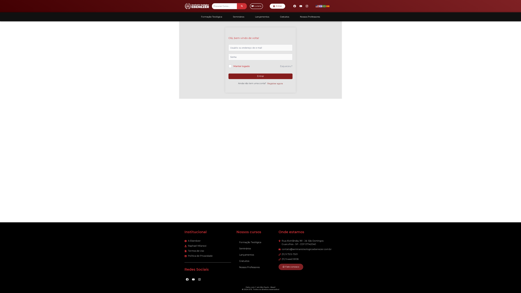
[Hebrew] (321, 6)
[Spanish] (328, 6)
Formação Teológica (211, 16)
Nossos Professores (310, 16)
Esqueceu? (286, 66)
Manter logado (241, 66)
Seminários (238, 16)
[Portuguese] (324, 6)
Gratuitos (284, 16)
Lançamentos (262, 16)
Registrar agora (275, 83)
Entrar (260, 76)
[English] (317, 6)
